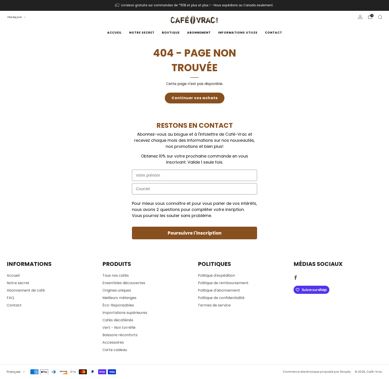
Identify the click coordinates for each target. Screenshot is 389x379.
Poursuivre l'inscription (194, 224)
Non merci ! (194, 238)
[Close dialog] (245, 139)
